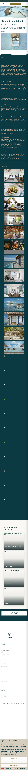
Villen (2, 670)
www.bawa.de (4, 659)
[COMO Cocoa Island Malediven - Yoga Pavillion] (14, 390)
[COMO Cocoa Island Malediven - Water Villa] (14, 304)
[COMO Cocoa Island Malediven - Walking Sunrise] (14, 491)
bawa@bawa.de (4, 657)
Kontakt (2, 678)
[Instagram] (5, 697)
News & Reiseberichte (5, 676)
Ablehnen (14, 761)
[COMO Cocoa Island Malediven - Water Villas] (14, 419)
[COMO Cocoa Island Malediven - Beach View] (14, 448)
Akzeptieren (14, 758)
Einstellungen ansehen (14, 765)
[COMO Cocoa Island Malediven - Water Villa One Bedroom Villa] (14, 362)
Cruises (2, 672)
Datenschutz (16, 768)
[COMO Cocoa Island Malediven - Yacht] (14, 477)
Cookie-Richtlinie (7, 768)
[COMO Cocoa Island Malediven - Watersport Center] (14, 333)
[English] (2, 768)
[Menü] (26, 4)
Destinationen (4, 666)
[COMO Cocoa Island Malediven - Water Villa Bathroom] (14, 290)
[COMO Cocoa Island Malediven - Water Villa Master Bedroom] (14, 318)
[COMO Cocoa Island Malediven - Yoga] (14, 405)
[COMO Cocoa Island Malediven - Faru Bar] (14, 232)
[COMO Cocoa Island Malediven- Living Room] (14, 175)
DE (21, 1)
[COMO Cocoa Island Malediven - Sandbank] (14, 505)
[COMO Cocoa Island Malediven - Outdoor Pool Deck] (14, 261)
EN (23, 1)
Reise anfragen (15, 4)
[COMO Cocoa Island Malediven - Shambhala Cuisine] (14, 189)
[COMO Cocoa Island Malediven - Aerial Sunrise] (14, 433)
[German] (3, 768)
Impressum (22, 768)
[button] (26, 741)
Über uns (3, 674)
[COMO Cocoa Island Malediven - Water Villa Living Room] (14, 275)
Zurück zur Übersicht (14, 613)
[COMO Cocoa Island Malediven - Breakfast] (14, 462)
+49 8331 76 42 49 (5, 654)
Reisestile (3, 668)
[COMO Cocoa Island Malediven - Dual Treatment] (14, 218)
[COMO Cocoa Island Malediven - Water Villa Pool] (14, 347)
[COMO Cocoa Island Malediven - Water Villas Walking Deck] (14, 376)
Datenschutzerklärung (10, 754)
